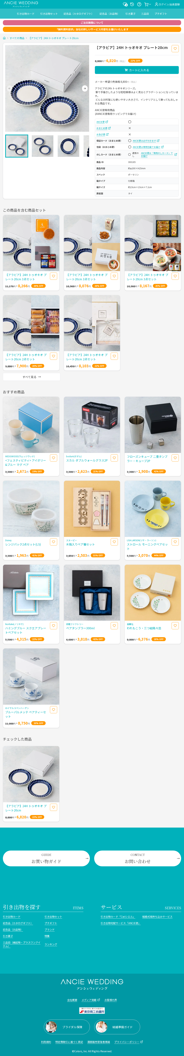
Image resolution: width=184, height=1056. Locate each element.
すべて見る (29, 377)
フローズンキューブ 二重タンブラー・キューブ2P (147, 458)
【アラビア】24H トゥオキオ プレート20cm (53, 38)
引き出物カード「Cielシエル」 (118, 916)
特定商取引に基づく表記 (69, 1042)
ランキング (51, 944)
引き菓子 (130, 13)
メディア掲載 (89, 1000)
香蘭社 (130, 624)
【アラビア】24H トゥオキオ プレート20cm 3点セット (26, 277)
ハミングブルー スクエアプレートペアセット (25, 630)
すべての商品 (17, 38)
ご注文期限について (92, 22)
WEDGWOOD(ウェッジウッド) (20, 456)
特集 (47, 936)
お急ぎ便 (100, 134)
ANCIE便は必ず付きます (144, 140)
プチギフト (161, 13)
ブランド (50, 929)
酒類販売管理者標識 (98, 1042)
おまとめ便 (101, 128)
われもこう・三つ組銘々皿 (144, 628)
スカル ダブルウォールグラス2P (87, 460)
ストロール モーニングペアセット (147, 546)
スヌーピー (71, 540)
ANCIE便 (100, 121)
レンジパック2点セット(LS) (23, 544)
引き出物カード (25, 13)
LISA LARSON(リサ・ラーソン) (141, 540)
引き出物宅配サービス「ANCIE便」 (120, 923)
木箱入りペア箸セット (80, 544)
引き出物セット (49, 13)
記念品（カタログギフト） (79, 13)
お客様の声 (110, 1000)
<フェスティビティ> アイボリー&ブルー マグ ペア (25, 462)
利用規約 (46, 1042)
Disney (8, 540)
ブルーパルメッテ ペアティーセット (25, 714)
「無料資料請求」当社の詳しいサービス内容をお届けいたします (92, 29)
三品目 (145, 13)
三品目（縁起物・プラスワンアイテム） (21, 944)
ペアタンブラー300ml (80, 628)
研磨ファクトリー (74, 624)
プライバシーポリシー (126, 1042)
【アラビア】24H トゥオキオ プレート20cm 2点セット (26, 357)
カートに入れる (139, 70)
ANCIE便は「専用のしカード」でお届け (157, 154)
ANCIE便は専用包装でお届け (146, 147)
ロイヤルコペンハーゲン (17, 708)
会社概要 (72, 1000)
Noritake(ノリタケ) (14, 624)
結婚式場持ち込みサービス (157, 916)
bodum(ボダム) (74, 456)
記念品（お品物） (110, 13)
